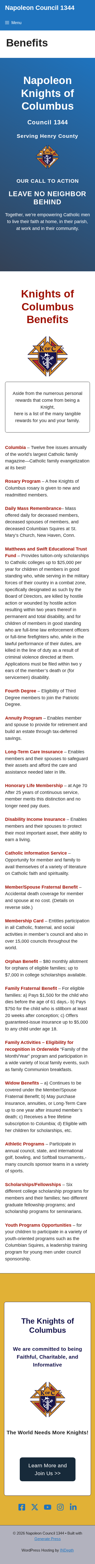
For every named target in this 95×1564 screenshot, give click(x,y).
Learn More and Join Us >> (47, 1469)
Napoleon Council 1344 (39, 7)
